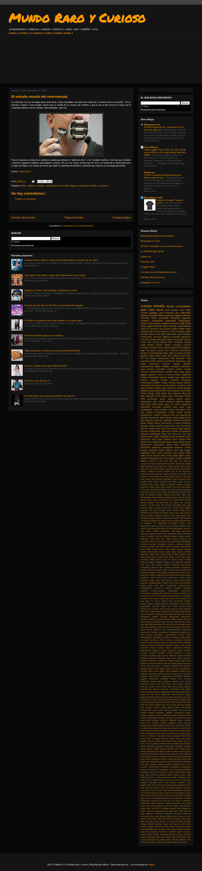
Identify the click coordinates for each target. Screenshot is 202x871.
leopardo (157, 702)
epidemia (175, 637)
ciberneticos (173, 578)
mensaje (161, 718)
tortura (172, 821)
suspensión (159, 806)
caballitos (158, 562)
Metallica (160, 497)
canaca (143, 570)
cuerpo (143, 604)
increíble (176, 337)
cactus (171, 562)
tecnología (179, 331)
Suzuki (175, 518)
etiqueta (168, 648)
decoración (154, 418)
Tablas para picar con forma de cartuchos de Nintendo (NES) (52, 350)
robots (162, 788)
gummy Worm (154, 676)
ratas (189, 777)
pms (165, 762)
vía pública (160, 840)
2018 (186, 461)
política (173, 385)
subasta (168, 803)
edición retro (180, 627)
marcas (181, 710)
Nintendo (150, 396)
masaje (188, 712)
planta (152, 762)
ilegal (170, 687)
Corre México (151, 147)
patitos (182, 749)
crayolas (169, 596)
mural (172, 731)
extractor (144, 653)
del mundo (180, 611)
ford (152, 663)
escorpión (187, 640)
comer (171, 583)
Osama (143, 505)
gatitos (162, 668)
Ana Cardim (186, 464)
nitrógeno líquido (179, 736)
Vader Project (166, 521)
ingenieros (165, 431)
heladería (187, 676)
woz (150, 842)
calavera (166, 565)
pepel (189, 751)
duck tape (145, 624)
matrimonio (166, 715)
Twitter (188, 396)
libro (170, 434)
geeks (175, 329)
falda (159, 656)
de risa (173, 611)
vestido (149, 834)
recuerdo (175, 780)
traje (171, 824)
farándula (152, 658)
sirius (171, 795)
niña (189, 736)
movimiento (145, 728)
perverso (155, 757)
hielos (159, 681)
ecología (145, 347)
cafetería (187, 562)
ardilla (168, 539)
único (185, 842)
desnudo (163, 617)
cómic (167, 609)
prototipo (187, 770)
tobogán (177, 819)
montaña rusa (146, 725)
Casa (182, 391)
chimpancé (145, 578)
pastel (157, 331)
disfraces (145, 315)
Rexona (156, 510)
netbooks (152, 736)
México (152, 334)
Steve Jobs (167, 396)
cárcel (161, 609)
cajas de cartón (172, 404)
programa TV (154, 770)
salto (165, 790)
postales (144, 767)
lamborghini (155, 434)
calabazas (186, 404)
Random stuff (147, 261)
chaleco (163, 410)
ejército (156, 630)
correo (143, 596)
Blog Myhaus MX (153, 197)
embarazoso (163, 632)
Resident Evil (146, 510)
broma (151, 345)
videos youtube (176, 353)
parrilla (156, 749)
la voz (149, 700)
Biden (143, 469)
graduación (153, 674)
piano (143, 759)
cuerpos (150, 604)
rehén (161, 782)
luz (179, 434)
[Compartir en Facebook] (47, 181)
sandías (154, 793)
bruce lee (167, 559)
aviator (143, 547)
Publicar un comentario (25, 199)
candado (40, 186)
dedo (162, 418)
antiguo (181, 536)
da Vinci (179, 609)
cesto (167, 575)
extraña (152, 347)
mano (160, 710)
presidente (186, 445)
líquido (188, 705)
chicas (188, 575)
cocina (179, 369)
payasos (144, 751)
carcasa (171, 570)
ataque (179, 541)
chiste (171, 410)
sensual (172, 326)
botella (171, 557)
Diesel (162, 477)
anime (179, 399)
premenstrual (154, 767)
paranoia (187, 746)
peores (183, 751)
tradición (150, 824)
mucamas (154, 728)
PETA (158, 396)
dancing (183, 415)
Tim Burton (150, 358)
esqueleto (187, 642)
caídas (182, 573)
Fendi (169, 482)
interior (172, 692)
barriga (154, 549)
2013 (176, 461)
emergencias (174, 632)
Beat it (182, 466)
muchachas (162, 728)
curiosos (145, 372)
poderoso (171, 762)
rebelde (162, 780)
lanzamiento (168, 700)
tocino (183, 819)
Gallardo (163, 484)
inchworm (164, 689)
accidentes (161, 526)
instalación (166, 692)
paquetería (160, 746)
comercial (178, 583)
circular (151, 580)
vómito (168, 840)
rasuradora (103, 186)
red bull (183, 780)
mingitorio (186, 380)
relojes (149, 785)
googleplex (175, 671)
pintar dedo (173, 445)
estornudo (145, 648)
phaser (179, 757)
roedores (178, 788)
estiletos (176, 645)
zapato (171, 458)
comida (144, 312)
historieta (166, 681)
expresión (171, 650)
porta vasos (186, 764)
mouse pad (180, 725)
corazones (167, 593)
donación (186, 420)
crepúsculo (164, 598)
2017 (181, 461)
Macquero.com (152, 124)
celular (159, 345)
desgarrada (145, 617)
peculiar (151, 751)
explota (163, 650)
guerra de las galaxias (182, 674)
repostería (161, 785)
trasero (152, 391)
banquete (176, 547)
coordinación (146, 415)
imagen (181, 329)
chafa (171, 575)
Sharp (143, 515)
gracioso (153, 375)
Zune (189, 523)
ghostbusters (186, 668)
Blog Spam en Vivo (150, 241)
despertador (186, 617)
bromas (158, 559)
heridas (173, 679)
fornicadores (159, 663)
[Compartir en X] (44, 181)
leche (188, 377)
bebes (167, 549)
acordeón (174, 526)
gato (181, 429)
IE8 (174, 487)
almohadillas (176, 531)
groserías (168, 674)
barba (23, 186)
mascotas (145, 339)
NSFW (181, 500)
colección (144, 583)
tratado (150, 826)
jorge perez (156, 697)
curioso (146, 306)
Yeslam (182, 523)
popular (160, 764)
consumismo (146, 593)
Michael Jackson (171, 497)
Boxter (156, 469)
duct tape (152, 624)
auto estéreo (159, 402)
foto (165, 663)
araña (152, 539)
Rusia (188, 510)
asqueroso (181, 361)
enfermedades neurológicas (151, 637)
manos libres (147, 437)
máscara (164, 733)
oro (189, 741)
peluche (170, 751)
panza (143, 746)
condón (171, 412)
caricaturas (186, 366)
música (174, 310)
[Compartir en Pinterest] (50, 181)
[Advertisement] (101, 61)
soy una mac (165, 801)
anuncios (154, 329)
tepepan (163, 816)
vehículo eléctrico (184, 829)
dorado (182, 622)
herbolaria (164, 679)
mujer (159, 439)
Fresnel (144, 484)
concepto (177, 345)
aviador (188, 544)
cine (177, 312)
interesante (154, 377)
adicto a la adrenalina (168, 528)
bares (148, 549)
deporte (168, 418)
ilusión (178, 375)
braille (188, 557)
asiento (160, 361)
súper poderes (185, 806)
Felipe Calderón (160, 482)
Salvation (144, 513)
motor (167, 725)
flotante (143, 663)
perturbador (159, 445)
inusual (178, 692)
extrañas (152, 653)
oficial (163, 741)
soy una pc (177, 801)
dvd (172, 624)
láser (183, 705)
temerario (187, 814)
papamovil (150, 746)
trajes (188, 824)
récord (152, 353)
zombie (178, 458)
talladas (166, 808)
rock (176, 450)
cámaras (155, 609)
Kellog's (150, 393)
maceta (157, 707)
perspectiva (146, 445)
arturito (167, 541)
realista (155, 780)
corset (148, 596)
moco (148, 723)
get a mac (175, 668)
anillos (179, 534)
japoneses (186, 337)
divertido (177, 420)
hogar (173, 347)
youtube (144, 334)
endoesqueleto (170, 635)
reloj (172, 331)
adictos (180, 528)
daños (158, 611)
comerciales (146, 337)
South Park (186, 515)
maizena (170, 707)
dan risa (175, 415)
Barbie (170, 466)
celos (146, 575)
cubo (170, 601)
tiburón (143, 819)
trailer (188, 331)
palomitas (176, 744)
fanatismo (172, 656)
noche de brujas (153, 738)
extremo (169, 653)
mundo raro (163, 350)
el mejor (176, 423)
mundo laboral (164, 731)
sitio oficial (187, 795)
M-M (180, 492)
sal (156, 790)
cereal (156, 410)
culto (182, 604)
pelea (156, 751)
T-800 (181, 518)
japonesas (145, 697)
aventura (170, 544)
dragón (150, 423)
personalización (173, 754)
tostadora (179, 821)
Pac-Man (151, 505)
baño (188, 310)
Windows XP (150, 523)
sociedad (163, 798)
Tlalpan (154, 521)
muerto (182, 728)
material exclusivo (155, 715)
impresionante (146, 689)
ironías (157, 694)
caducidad (179, 562)
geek (143, 309)
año (148, 547)
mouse (153, 339)
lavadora (183, 700)
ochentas (174, 350)
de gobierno (165, 611)
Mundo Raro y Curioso (77, 17)
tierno (165, 353)
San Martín (163, 513)
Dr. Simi (183, 477)
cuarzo (157, 601)
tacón (149, 456)
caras (165, 570)
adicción (150, 528)
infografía (151, 692)
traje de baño (179, 824)
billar (143, 404)
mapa (156, 437)
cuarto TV (149, 601)
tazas (171, 811)
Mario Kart (186, 495)
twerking (144, 829)
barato (183, 547)
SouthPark (145, 518)
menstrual (169, 718)
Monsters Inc (167, 500)
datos (153, 611)
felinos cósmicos (184, 658)
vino (161, 458)
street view (146, 342)
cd (186, 573)
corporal (182, 593)
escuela (150, 642)
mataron (144, 715)
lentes (164, 434)
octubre (157, 741)
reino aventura (170, 782)
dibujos (174, 619)
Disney (156, 342)
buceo (174, 559)
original (179, 383)
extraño (65, 186)
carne (181, 407)
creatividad (186, 596)
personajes (146, 385)
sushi (152, 806)
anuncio (188, 536)
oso (146, 744)
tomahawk (149, 821)
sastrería (173, 793)
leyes (169, 702)
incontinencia (175, 689)
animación (187, 534)
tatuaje (159, 353)
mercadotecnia (179, 718)
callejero (165, 366)
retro (142, 788)
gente (168, 668)
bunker (181, 559)
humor (160, 309)
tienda (169, 456)
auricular (153, 544)
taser (153, 811)
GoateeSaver (25, 171)
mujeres (145, 320)
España (148, 479)
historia (144, 431)
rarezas (158, 326)
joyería (157, 323)
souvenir (155, 801)
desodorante (174, 617)
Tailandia (187, 518)
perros (170, 339)
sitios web (145, 798)
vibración (172, 834)
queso (183, 775)
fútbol (181, 666)
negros (188, 733)
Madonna (152, 495)
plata (157, 762)
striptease (160, 803)
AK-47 (173, 464)
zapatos (144, 356)
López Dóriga (172, 492)
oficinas (171, 383)
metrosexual (83, 186)
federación (161, 658)
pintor (170, 759)
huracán (144, 687)
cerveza (150, 369)
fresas (143, 666)
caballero (31, 186)
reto (189, 785)
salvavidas (186, 790)
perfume (163, 754)
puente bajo (180, 772)
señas (143, 795)
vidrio (158, 837)
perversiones (146, 757)
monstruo (187, 723)
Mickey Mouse (146, 500)
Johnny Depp (179, 356)
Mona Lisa (157, 500)
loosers (152, 705)
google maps (164, 671)
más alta (178, 731)
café (142, 565)
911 (169, 464)
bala (157, 547)
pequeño (144, 754)
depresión (159, 614)
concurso (157, 337)
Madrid (160, 495)
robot (165, 326)
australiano (161, 544)
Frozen (150, 484)
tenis (152, 816)
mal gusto (151, 350)
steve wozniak (164, 453)
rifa (146, 788)
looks (147, 705)
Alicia (169, 391)
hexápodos (145, 681)
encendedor (158, 635)
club (162, 580)
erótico (162, 640)
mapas (174, 710)
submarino (176, 803)
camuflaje (156, 407)
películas (170, 315)
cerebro (152, 575)
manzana (167, 710)
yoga (158, 842)
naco (176, 733)
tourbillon (187, 821)
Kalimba (157, 490)
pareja (143, 749)
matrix (173, 715)
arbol (158, 539)
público (169, 775)
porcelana (167, 764)
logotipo (154, 380)
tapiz (149, 811)
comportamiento (184, 586)
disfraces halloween (163, 420)
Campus (159, 471)
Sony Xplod (175, 515)
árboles (163, 842)
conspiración (173, 591)
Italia (183, 487)
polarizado (187, 762)
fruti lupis (161, 429)
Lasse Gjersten (177, 490)
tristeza (172, 826)
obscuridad (153, 442)
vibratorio (187, 834)
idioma (164, 687)
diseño (170, 306)
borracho (159, 557)
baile (169, 334)
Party (158, 505)
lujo (163, 705)
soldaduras (179, 798)
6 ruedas (158, 464)
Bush (189, 469)
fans (178, 426)
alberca (156, 531)
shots (148, 795)
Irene (178, 487)
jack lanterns (172, 694)
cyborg (175, 606)
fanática (181, 656)
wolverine (144, 842)
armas (188, 399)
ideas (157, 431)
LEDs (158, 393)
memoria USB (177, 323)
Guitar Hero (166, 356)
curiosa (187, 369)
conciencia (158, 588)
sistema (176, 795)
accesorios (152, 399)
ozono (169, 744)
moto (154, 439)
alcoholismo (165, 531)
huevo (168, 684)
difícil (143, 622)
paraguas (179, 746)
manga (154, 710)
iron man (150, 694)
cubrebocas (178, 601)
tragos (165, 824)
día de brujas (180, 624)
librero (174, 702)
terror (163, 456)
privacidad (145, 447)
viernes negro (165, 837)
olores (174, 741)
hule (173, 684)
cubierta (164, 601)
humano (187, 684)
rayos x (149, 780)
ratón (181, 339)
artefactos (153, 541)
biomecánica (153, 552)
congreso (144, 591)
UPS (158, 521)
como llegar (159, 586)
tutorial (188, 826)
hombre (175, 681)
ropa (181, 450)
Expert (174, 479)
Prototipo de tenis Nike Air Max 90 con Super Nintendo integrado (53, 305)
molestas (172, 723)
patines (187, 383)
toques (162, 821)
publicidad (171, 320)
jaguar (188, 694)
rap (148, 777)
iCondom (151, 687)
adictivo (157, 528)
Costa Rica (182, 474)
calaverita (175, 565)
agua (143, 531)
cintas (188, 578)
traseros (144, 826)
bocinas (171, 554)
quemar (177, 775)
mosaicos (161, 725)
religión (143, 785)
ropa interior (145, 790)
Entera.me (149, 172)
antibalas (173, 536)
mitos (143, 723)
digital (182, 418)
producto (145, 353)
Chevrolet (153, 474)
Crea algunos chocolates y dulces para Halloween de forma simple (54, 275)
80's (164, 464)
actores (144, 528)
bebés (188, 402)
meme (188, 715)
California (151, 471)
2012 (164, 391)
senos (164, 388)
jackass (182, 694)
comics (150, 586)
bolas (189, 554)
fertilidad (171, 661)
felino (174, 658)
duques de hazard (164, 624)
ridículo (169, 450)
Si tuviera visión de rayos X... (37, 381)
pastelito (170, 749)
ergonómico (154, 640)
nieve (188, 439)
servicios (172, 388)
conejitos (177, 588)
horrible (151, 431)
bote (166, 557)
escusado (163, 318)
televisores (178, 814)
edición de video (156, 627)
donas (143, 423)
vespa (143, 834)
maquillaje (164, 437)
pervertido (163, 757)
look (142, 705)
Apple (178, 315)
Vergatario (184, 521)
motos (172, 725)
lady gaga (179, 377)
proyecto (165, 331)
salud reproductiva (174, 790)
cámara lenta (146, 609)
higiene (73, 186)
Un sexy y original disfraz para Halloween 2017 (45, 366)
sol (173, 798)
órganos (170, 842)
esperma (172, 642)
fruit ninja (150, 666)
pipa (175, 759)
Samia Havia (153, 513)
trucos (182, 826)
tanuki (179, 808)
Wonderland (162, 523)
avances (166, 364)
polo (142, 764)
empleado (184, 632)
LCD (168, 490)
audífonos (144, 544)
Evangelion (167, 479)
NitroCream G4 (166, 503)
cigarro (182, 578)
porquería (176, 764)
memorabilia (152, 718)
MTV (189, 492)
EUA (142, 479)
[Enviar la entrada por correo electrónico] (33, 181)
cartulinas (152, 573)
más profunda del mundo (150, 733)
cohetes (149, 412)
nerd (151, 331)
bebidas (187, 364)
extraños (161, 653)
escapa (169, 640)
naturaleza (162, 339)
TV (148, 329)
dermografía (168, 614)
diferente (187, 619)
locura (188, 702)
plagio (143, 762)
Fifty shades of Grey (182, 482)
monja (179, 723)
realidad (152, 450)
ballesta (169, 547)
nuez (183, 738)
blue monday (161, 554)
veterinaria (164, 834)
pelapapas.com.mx (150, 282)
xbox (154, 842)
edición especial (169, 627)
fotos (150, 323)
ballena (162, 547)
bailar (153, 547)
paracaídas (169, 746)
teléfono (144, 391)
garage (150, 668)
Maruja (143, 497)
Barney (176, 466)
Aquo (143, 466)
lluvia (175, 434)
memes (143, 718)
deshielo (155, 617)
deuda (159, 619)
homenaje (144, 684)
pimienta (164, 759)
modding (155, 723)
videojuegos (185, 320)
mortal (154, 725)
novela (172, 738)
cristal (177, 598)
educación (166, 423)
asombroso (170, 361)
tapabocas (187, 808)
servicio (188, 793)
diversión (170, 622)
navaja (182, 439)
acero (162, 399)
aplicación (144, 539)
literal (183, 702)
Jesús (188, 487)
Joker (143, 490)
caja (147, 565)
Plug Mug (187, 505)
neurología (161, 736)
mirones (180, 720)
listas (179, 702)
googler (183, 671)
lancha (160, 700)
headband (178, 676)
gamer (175, 429)
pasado (163, 749)
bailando (170, 402)
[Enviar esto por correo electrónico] (38, 181)
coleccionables (184, 334)
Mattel (149, 497)
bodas (154, 404)
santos (167, 793)
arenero (175, 539)
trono (177, 826)
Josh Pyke (150, 490)
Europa (159, 479)
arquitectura (146, 402)
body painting (180, 554)
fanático (188, 656)
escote (143, 642)
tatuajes (187, 388)
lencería (144, 702)
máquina (167, 439)
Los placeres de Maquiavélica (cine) (159, 272)
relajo (189, 782)
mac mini (186, 434)
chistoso (165, 323)
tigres (155, 819)
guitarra (144, 676)
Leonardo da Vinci (148, 492)
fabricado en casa (182, 653)
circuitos (144, 580)
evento (151, 426)
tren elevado (158, 826)
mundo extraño (152, 731)
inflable (188, 689)
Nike (143, 396)
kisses (180, 697)
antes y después (147, 536)
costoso (157, 415)
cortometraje (161, 596)
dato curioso (145, 611)
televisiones (159, 814)
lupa (178, 705)
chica (183, 575)
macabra (149, 707)
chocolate (160, 369)
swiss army (168, 806)
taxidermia (160, 811)
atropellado (186, 541)
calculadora (145, 567)
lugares (159, 705)
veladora (154, 832)
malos (177, 707)
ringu (150, 788)
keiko (176, 697)
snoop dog (156, 798)
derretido (177, 614)
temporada (145, 816)
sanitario (160, 793)
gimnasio (144, 671)
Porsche (144, 508)
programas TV (166, 770)
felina (169, 658)
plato (161, 762)
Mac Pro (144, 495)
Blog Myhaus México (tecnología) (157, 236)
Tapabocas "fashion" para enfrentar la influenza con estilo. (50, 290)
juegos (171, 377)
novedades (157, 320)
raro (182, 310)
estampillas (168, 645)
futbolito (175, 666)
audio (143, 345)
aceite (168, 526)
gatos (188, 372)
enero (188, 635)
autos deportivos (150, 364)
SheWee (150, 515)
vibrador (179, 834)
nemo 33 (144, 736)
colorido (165, 583)
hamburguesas (167, 676)
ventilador (172, 832)
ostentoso (163, 744)
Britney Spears (180, 469)
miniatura (172, 720)
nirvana (169, 736)
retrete (150, 388)
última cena (178, 842)
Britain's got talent (167, 469)
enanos (149, 635)
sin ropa (165, 795)
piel (153, 385)
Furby (156, 484)
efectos (149, 630)
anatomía (145, 361)
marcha (188, 710)
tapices (143, 811)
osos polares (153, 744)
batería (177, 364)
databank (187, 609)
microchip (164, 720)
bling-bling (144, 554)
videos (144, 323)
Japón (143, 329)
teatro (176, 811)
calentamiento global (150, 366)
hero (180, 679)
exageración (177, 648)
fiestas (160, 347)
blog (148, 404)
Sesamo (187, 513)
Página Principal (74, 217)
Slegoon (166, 515)
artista (153, 361)
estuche (153, 648)
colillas (158, 583)
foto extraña (172, 663)
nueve (177, 738)
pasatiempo (185, 350)
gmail (150, 671)
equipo (182, 637)
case (188, 407)
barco (143, 549)
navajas (182, 733)
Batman (176, 391)
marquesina (178, 712)
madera (164, 380)
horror (157, 684)
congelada (187, 588)
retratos (161, 450)
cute (169, 606)
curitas (163, 606)
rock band (170, 788)
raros (176, 339)
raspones (166, 777)
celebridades (146, 410)
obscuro (150, 741)
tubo (175, 456)
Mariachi (167, 495)
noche (143, 738)
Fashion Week (146, 482)
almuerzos (187, 531)
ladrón (154, 700)
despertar (144, 619)
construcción (186, 591)
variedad (161, 829)
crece (151, 598)
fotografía (175, 318)
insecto (158, 692)
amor (165, 534)
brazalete (144, 559)
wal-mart (175, 840)
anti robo (159, 536)
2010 (171, 461)
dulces (158, 423)
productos (181, 385)
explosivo (156, 650)
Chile (160, 474)
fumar (169, 429)
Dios (167, 477)
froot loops (179, 372)
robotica (156, 788)
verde (179, 832)
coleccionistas (185, 580)
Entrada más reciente (23, 217)
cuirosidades (174, 604)
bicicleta (144, 552)
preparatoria (175, 767)
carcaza (178, 570)
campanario (186, 567)
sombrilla (187, 798)
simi (159, 795)
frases (188, 663)
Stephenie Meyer (156, 518)
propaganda (167, 447)
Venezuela (176, 521)
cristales (183, 598)
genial (167, 347)
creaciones (177, 596)
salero (160, 790)
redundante (153, 782)
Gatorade (171, 484)
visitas (183, 837)
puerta (188, 772)
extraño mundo (162, 426)
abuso (153, 526)
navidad (144, 331)
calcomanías (186, 565)
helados (144, 679)
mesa (188, 437)
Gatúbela (179, 484)
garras (156, 668)
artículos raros (149, 318)
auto (189, 361)
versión (144, 458)
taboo (148, 808)
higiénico (167, 337)
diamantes (166, 619)
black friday (171, 552)
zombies (187, 458)
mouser (188, 725)
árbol (143, 461)
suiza (183, 803)
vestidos (156, 834)
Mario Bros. (176, 495)
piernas (149, 759)
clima (158, 580)
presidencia (186, 767)
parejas (149, 749)
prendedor (165, 767)
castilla (163, 573)
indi (182, 689)
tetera (181, 816)
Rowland (175, 510)
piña (189, 759)
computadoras (146, 588)
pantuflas (187, 744)
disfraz (168, 329)
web (189, 840)
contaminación (156, 593)
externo (180, 650)
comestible (186, 583)
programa (156, 447)
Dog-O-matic (174, 477)
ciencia (170, 369)
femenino (144, 661)
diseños (149, 420)
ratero (143, 780)
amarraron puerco (148, 534)
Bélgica (143, 471)
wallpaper (183, 840)
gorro (189, 671)
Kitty (188, 356)
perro (188, 442)
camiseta (167, 567)
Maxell (154, 497)
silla (152, 795)
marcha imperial (147, 712)
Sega (182, 513)
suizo (189, 803)
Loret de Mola (161, 492)
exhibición (187, 648)
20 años (159, 461)
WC (173, 358)
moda (188, 329)
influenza (144, 692)
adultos (171, 399)
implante (187, 687)
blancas (180, 552)
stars (153, 453)
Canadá (166, 471)
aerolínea (187, 528)
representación (171, 785)
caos (175, 407)
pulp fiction (145, 775)
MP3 (184, 492)
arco (162, 539)
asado (173, 541)
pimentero (156, 759)
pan (181, 744)
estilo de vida (185, 645)
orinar (144, 326)
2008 (166, 461)
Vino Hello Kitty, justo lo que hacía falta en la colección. (49, 396)
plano (148, 762)
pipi (179, 759)
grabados (144, 674)
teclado (156, 456)
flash (189, 661)
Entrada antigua (122, 217)
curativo (187, 604)
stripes (153, 803)
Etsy (154, 479)
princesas (144, 770)
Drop (189, 477)
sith (181, 795)
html (163, 684)
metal (189, 718)
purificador (162, 775)
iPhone (161, 315)
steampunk (145, 803)
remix (154, 785)
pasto (177, 749)
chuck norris (161, 578)
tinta (159, 819)
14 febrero (150, 461)
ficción (177, 661)
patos (188, 749)
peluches (176, 751)
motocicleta (146, 383)
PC (142, 358)
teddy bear (183, 811)
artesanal (160, 541)
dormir (188, 622)
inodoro (144, 377)
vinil (179, 837)
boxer (177, 557)
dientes (180, 619)
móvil (174, 439)
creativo (187, 345)
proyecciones (154, 772)
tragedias (158, 824)
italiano (163, 694)
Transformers (164, 358)
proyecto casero (183, 447)
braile (183, 557)
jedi (150, 697)
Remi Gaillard (185, 508)
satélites (181, 793)
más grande (186, 731)
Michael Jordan (185, 497)
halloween (186, 312)
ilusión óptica (178, 687)
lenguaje (151, 702)
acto (189, 526)
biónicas (162, 552)
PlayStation (177, 505)
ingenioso (186, 375)
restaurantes (182, 785)
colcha (175, 580)
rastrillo (93, 186)
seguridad (145, 453)
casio (159, 573)
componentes (171, 586)
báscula (144, 562)
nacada (171, 733)
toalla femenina (167, 819)
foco (148, 663)
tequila (169, 816)
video (151, 309)
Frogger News (148, 267)
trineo (166, 826)
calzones (154, 567)
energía (181, 635)
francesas (181, 663)
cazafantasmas (173, 573)
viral (165, 458)
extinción (187, 650)
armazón (182, 539)
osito (142, 744)
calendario (145, 407)
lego (143, 350)
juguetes (186, 318)
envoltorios (167, 637)
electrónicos (145, 632)
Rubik (182, 510)
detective (152, 619)
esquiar (144, 426)
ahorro (148, 531)
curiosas (166, 415)
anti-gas (166, 536)
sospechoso (145, 801)
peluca (175, 442)
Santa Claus (174, 513)
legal (189, 700)
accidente (178, 342)
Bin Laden (149, 469)
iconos (158, 687)
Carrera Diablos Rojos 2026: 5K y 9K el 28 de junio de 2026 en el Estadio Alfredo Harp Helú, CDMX (165, 152)
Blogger (151, 864)
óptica (158, 391)
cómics (173, 609)
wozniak (187, 353)
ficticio (183, 661)
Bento (188, 466)
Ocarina (187, 503)
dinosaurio (149, 622)
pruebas (144, 450)
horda (152, 684)
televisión (168, 814)
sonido (180, 388)
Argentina (149, 466)
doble (177, 622)
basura (161, 549)
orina (185, 741)
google (154, 315)
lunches (169, 705)
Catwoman (145, 474)
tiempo (149, 819)
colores (167, 345)
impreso (156, 689)
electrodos (187, 630)
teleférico (149, 814)
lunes (174, 705)
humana (180, 684)
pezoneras (172, 757)
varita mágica (171, 829)
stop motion (179, 453)
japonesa (145, 434)
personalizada (185, 754)
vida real (144, 837)
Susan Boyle (168, 518)
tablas (143, 808)
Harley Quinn (154, 487)
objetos (144, 442)
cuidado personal (53, 186)
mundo (164, 383)
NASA (176, 500)
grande (161, 674)
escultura (156, 642)
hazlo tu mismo (165, 375)
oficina (168, 741)
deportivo (151, 614)
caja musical (156, 565)
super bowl (145, 806)
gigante (144, 375)
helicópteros (153, 679)
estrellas (169, 372)
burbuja (188, 559)
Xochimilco (173, 523)
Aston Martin (158, 466)
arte (167, 310)
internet (174, 431)
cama (161, 567)
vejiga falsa (145, 832)
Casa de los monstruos (181, 471)
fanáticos (144, 658)
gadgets (153, 312)
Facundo (181, 479)
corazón (175, 593)
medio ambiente (177, 437)
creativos (144, 598)
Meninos (177, 393)
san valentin (145, 793)
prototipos (144, 772)
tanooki (173, 808)
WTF (170, 342)
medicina (175, 380)
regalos (187, 339)
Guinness (144, 487)
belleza (174, 549)
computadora (160, 412)
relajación (181, 782)
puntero (154, 775)
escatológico (177, 640)
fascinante (186, 426)
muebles (156, 383)
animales (186, 315)
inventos (169, 312)
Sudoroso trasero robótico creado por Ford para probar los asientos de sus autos (61, 260)
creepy (156, 598)
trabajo (143, 824)
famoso (165, 656)
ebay (147, 627)
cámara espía (185, 606)
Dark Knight (154, 477)
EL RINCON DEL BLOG (152, 251)
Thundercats (146, 521)
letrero (164, 702)
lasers (176, 700)
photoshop (187, 757)
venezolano (163, 832)
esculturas (186, 423)
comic (143, 586)
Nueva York (178, 503)
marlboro (169, 712)
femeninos (153, 661)
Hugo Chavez (166, 487)
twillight (150, 829)
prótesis (172, 772)
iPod (179, 347)
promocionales (177, 770)
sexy (161, 312)
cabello (166, 562)
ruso (152, 790)
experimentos (146, 650)
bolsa (143, 557)
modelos (163, 723)
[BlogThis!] (41, 181)
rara (189, 385)
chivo (153, 578)
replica (144, 388)
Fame (188, 479)
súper (176, 806)
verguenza (186, 832)
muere (170, 728)
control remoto (183, 412)
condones (168, 588)
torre (167, 821)
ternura (175, 816)
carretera (144, 573)
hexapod (187, 679)
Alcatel (178, 464)
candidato (158, 570)
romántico (187, 788)
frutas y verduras (163, 666)
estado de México (148, 645)
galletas (144, 668)
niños (188, 323)
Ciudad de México (170, 474)
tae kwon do (157, 808)
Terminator (179, 396)
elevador (154, 632)
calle (174, 334)
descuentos (186, 614)
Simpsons (158, 515)
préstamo (164, 772)
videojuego (153, 458)
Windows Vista (183, 358)
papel (150, 326)
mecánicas (181, 715)
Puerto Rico (167, 508)
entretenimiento (157, 372)
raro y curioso (156, 777)
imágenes (186, 347)
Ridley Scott (166, 510)
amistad (159, 534)
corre (189, 593)
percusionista (153, 754)
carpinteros (186, 570)
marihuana (160, 712)
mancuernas (186, 707)
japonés (163, 377)
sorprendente (184, 326)
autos (161, 329)
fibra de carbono (148, 429)
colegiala (152, 583)
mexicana (155, 720)
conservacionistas (158, 591)
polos (147, 764)
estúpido (160, 648)
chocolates (180, 410)
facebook (152, 656)
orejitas (180, 741)
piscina (184, 759)
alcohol (187, 342)
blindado (187, 552)
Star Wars (161, 334)
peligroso (162, 751)
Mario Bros (167, 393)
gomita (155, 671)
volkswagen (150, 840)
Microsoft (186, 393)
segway (157, 388)
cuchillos (187, 601)
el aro (163, 630)
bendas (180, 549)
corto (154, 596)
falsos (172, 426)
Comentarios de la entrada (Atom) (77, 226)
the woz (187, 816)
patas (169, 442)
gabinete (187, 666)
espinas (180, 642)
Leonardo (187, 490)
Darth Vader (154, 356)
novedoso (165, 738)
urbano (181, 456)
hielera (153, 681)
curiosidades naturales (150, 606)
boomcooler (150, 557)
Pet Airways (167, 505)
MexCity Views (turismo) (153, 277)
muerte (176, 728)
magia (163, 707)
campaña (175, 366)
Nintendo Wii (153, 503)
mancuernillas (146, 710)
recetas (168, 780)
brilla (161, 404)
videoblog (151, 837)
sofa (169, 798)
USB (143, 399)
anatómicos (172, 534)
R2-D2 (175, 508)
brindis (151, 559)
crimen (171, 598)
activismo (183, 526)
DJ (148, 477)
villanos (174, 837)
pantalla (162, 442)
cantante (167, 407)
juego (163, 697)
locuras (144, 380)
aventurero (179, 544)
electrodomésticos (174, 630)
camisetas (176, 567)
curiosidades (183, 306)
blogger (152, 554)
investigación (185, 431)
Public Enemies (155, 508)
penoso (182, 442)
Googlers (187, 484)
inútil (183, 692)
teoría (156, 816)
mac (142, 707)
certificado (160, 575)
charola (177, 575)
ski (150, 798)
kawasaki (169, 697)
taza (166, 811)
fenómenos (162, 661)
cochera (169, 580)
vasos (188, 456)
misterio (188, 720)
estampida (159, 645)
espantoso (165, 642)
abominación (145, 526)
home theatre (185, 681)
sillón (156, 795)
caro (143, 369)
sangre (187, 450)
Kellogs (163, 490)
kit (184, 697)
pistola (166, 385)
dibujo (175, 418)
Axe (165, 466)
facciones (144, 656)
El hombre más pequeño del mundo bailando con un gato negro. (53, 320)
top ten (156, 821)
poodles (153, 764)
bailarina (180, 402)
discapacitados (160, 622)
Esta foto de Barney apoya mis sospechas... (44, 335)
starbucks (187, 801)
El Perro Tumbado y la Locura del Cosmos (162, 246)
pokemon (178, 762)
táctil (155, 829)
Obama (163, 342)
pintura (159, 385)
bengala (188, 549)
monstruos (145, 439)
